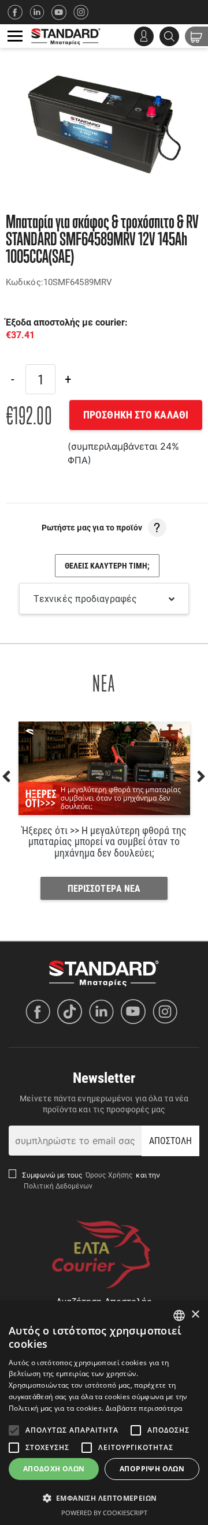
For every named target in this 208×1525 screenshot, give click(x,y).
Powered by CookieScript (104, 1512)
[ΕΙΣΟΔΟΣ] (143, 36)
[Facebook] (18, 12)
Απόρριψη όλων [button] (152, 1469)
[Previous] (13, 379)
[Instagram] (84, 12)
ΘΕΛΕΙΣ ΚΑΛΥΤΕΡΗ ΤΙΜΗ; (107, 565)
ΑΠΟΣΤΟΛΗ (170, 1140)
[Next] (68, 379)
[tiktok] (72, 1011)
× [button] (195, 1314)
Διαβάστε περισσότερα (144, 1408)
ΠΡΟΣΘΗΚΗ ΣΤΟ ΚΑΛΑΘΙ (135, 414)
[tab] (104, 599)
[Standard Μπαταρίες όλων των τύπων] (104, 972)
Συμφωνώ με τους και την (91, 1180)
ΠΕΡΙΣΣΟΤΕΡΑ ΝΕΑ (104, 888)
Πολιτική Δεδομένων (57, 1185)
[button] (104, 1498)
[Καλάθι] (196, 36)
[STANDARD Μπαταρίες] (66, 36)
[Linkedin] (40, 12)
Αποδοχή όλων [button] (54, 1469)
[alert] (104, 1413)
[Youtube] (136, 1011)
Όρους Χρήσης (110, 1174)
